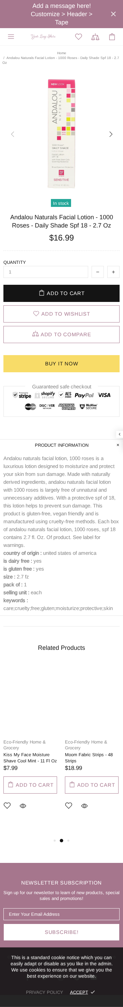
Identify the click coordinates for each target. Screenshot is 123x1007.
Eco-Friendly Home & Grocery (24, 744)
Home (61, 53)
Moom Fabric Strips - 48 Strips (89, 757)
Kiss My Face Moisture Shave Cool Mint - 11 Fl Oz (30, 757)
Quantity (14, 262)
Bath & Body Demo (44, 36)
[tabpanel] (31, 747)
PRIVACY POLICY (44, 992)
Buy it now (61, 363)
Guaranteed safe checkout (61, 386)
